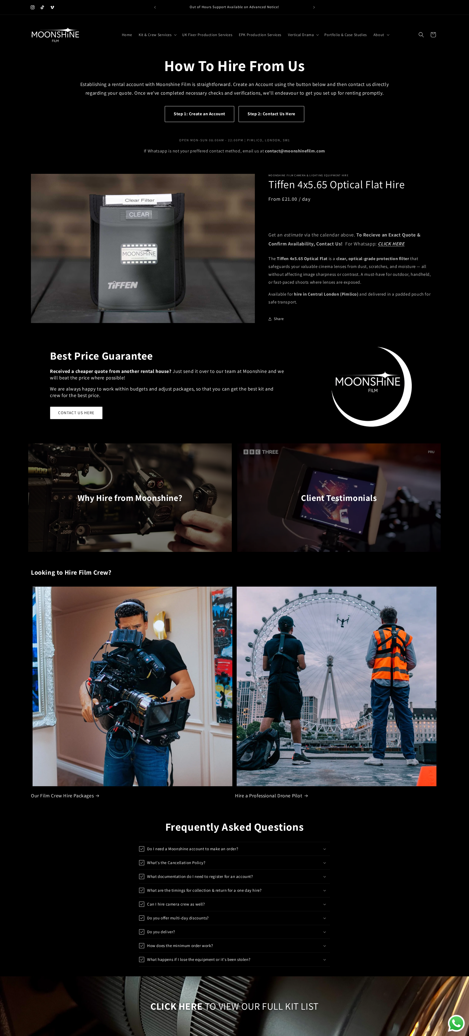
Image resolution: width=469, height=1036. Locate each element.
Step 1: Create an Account (199, 114)
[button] (157, 34)
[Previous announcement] (155, 7)
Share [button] (279, 318)
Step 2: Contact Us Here (271, 114)
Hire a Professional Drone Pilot (268, 795)
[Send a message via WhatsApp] (456, 1023)
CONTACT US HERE (76, 412)
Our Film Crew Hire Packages (62, 795)
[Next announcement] (314, 7)
